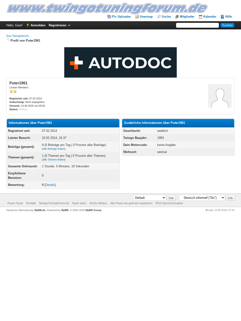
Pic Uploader (121, 16)
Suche (166, 16)
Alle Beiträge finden (53, 148)
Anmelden (38, 25)
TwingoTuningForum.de (54, 203)
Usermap (146, 16)
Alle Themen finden (53, 159)
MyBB (64, 210)
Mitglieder (187, 16)
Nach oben (79, 203)
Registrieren (57, 25)
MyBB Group (93, 210)
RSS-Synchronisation (169, 203)
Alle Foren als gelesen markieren (131, 203)
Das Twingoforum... (18, 36)
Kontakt (31, 203)
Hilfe (228, 16)
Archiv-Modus (98, 203)
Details (50, 185)
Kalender (209, 16)
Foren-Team (15, 203)
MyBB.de (39, 210)
